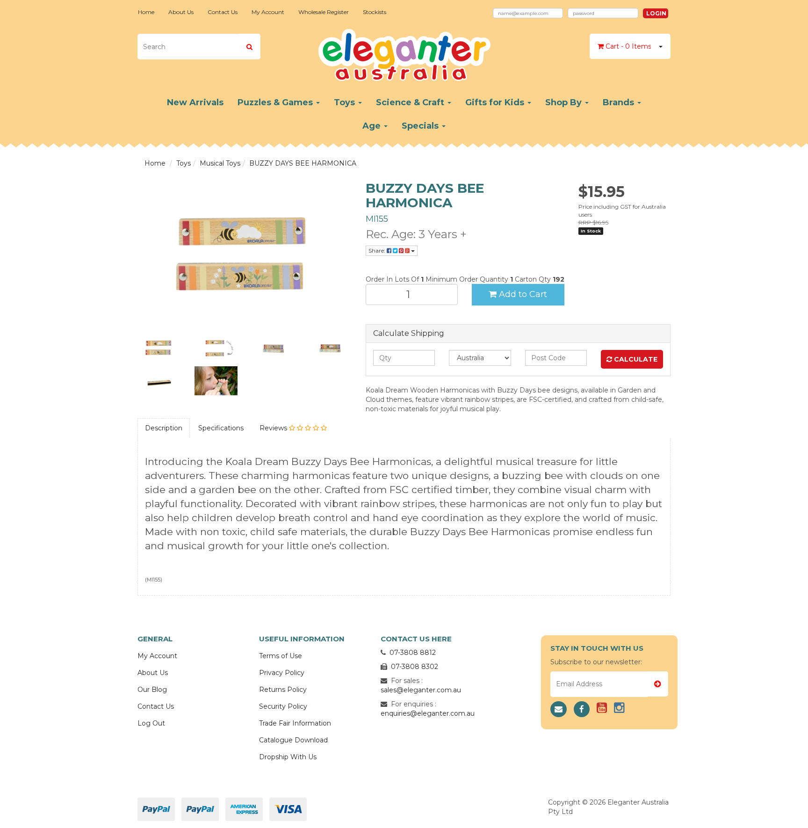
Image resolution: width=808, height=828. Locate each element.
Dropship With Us (288, 757)
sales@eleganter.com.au (421, 690)
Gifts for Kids (496, 102)
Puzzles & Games (276, 102)
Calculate (634, 359)
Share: (377, 250)
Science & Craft (411, 102)
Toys (345, 102)
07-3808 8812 (413, 652)
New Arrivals (195, 102)
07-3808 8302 (414, 666)
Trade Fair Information (295, 723)
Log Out (151, 723)
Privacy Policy (281, 672)
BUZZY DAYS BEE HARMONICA (302, 163)
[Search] (249, 46)
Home (146, 11)
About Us (181, 11)
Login (656, 13)
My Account (268, 11)
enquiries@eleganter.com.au (428, 713)
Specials (421, 126)
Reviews (274, 428)
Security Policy (283, 706)
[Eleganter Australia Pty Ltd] (404, 52)
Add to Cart (522, 294)
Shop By (564, 102)
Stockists (374, 11)
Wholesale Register (323, 11)
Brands (619, 102)
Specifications (221, 428)
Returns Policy (283, 689)
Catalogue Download (293, 740)
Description (163, 428)
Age (372, 126)
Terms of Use (280, 656)
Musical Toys (220, 163)
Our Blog (152, 689)
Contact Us (223, 11)
